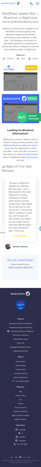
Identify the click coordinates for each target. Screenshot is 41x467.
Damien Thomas (20, 246)
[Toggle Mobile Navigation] (37, 3)
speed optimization (29, 157)
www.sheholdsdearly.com (20, 22)
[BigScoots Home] (11, 3)
